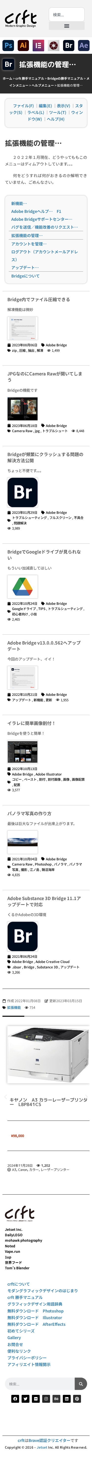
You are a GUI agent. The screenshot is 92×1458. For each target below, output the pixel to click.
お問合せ (15, 1344)
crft (21, 1440)
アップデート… (25, 267)
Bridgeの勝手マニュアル (65, 78)
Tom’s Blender (17, 1267)
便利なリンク (19, 1351)
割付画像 (54, 779)
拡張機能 (14, 1007)
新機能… (19, 203)
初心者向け (20, 613)
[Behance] (56, 1399)
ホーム (7, 78)
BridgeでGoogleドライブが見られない (44, 554)
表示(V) (63, 106)
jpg (37, 430)
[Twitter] (25, 1399)
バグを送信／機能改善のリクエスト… (44, 227)
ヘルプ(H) (56, 119)
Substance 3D (47, 966)
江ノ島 (34, 869)
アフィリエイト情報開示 (29, 1364)
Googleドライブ (24, 608)
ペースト (30, 779)
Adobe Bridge (56, 344)
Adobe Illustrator (49, 774)
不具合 (78, 517)
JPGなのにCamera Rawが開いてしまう (44, 376)
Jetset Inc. (14, 1229)
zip (14, 350)
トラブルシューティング (29, 517)
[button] (67, 26)
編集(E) (45, 106)
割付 (42, 779)
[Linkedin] (67, 1399)
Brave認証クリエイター (49, 1440)
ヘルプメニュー (43, 85)
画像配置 (78, 779)
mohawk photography (23, 1240)
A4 (14, 1166)
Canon (22, 1166)
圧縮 (22, 350)
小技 (33, 613)
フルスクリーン (60, 517)
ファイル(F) (23, 106)
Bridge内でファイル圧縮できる (38, 299)
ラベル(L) (35, 112)
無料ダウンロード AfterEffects (36, 1324)
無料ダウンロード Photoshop (35, 1311)
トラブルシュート (55, 430)
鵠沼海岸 (48, 869)
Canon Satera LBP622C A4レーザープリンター (50, 1102)
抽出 (31, 350)
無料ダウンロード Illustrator (34, 1317)
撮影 (24, 869)
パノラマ (60, 864)
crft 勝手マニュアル (29, 78)
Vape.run (12, 1251)
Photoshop (43, 864)
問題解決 (20, 522)
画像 (66, 779)
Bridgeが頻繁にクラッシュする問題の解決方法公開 (45, 457)
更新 (49, 699)
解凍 (40, 350)
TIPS (41, 608)
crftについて (18, 1284)
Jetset (42, 1447)
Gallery (14, 1337)
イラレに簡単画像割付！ (31, 723)
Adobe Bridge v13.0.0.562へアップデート (44, 645)
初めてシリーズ (21, 1331)
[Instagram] (46, 1399)
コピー (17, 779)
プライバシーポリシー (27, 1358)
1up (8, 1257)
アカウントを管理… (29, 244)
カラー (45, 1166)
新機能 (38, 699)
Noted (10, 1245)
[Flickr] (36, 1399)
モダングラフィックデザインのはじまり (42, 1290)
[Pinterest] (77, 1399)
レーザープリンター (66, 1166)
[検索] (81, 1384)
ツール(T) (57, 112)
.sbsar (16, 966)
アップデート (21, 699)
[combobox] (67, 14)
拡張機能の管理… (27, 235)
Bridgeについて (25, 276)
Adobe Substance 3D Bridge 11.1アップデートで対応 (44, 901)
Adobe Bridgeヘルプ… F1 (36, 211)
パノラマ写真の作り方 (29, 813)
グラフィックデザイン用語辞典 (34, 1304)
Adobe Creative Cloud (52, 961)
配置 (17, 784)
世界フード (13, 1262)
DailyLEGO (14, 1234)
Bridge (29, 966)
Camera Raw (22, 430)
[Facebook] (15, 1399)
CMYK (33, 1166)
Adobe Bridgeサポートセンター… (41, 219)
